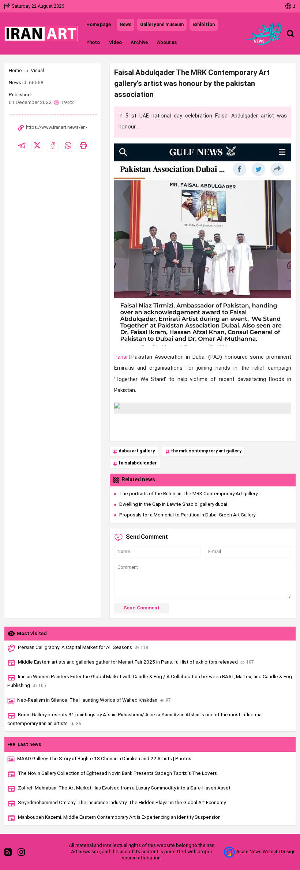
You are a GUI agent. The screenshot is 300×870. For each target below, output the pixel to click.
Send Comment (142, 608)
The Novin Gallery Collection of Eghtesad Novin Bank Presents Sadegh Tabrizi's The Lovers (117, 773)
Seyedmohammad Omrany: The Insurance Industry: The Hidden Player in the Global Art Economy (122, 803)
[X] (37, 145)
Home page (98, 25)
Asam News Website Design (266, 852)
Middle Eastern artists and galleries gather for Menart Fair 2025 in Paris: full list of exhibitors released (136, 662)
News (125, 25)
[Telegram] (21, 145)
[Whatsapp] (68, 145)
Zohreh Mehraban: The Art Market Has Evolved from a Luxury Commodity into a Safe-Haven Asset (124, 788)
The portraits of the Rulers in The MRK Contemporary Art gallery (188, 494)
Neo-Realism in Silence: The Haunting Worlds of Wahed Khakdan (94, 700)
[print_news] (83, 145)
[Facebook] (52, 145)
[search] (290, 33)
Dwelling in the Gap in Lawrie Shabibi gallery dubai (173, 504)
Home (15, 71)
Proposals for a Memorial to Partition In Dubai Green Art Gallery (187, 515)
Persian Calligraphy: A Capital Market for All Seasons (83, 648)
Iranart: (122, 357)
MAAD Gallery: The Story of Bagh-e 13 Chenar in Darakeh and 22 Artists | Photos (104, 759)
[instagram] (21, 852)
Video (115, 43)
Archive (139, 43)
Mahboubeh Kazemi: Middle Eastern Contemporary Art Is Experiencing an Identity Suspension (119, 817)
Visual (37, 71)
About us (167, 43)
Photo (93, 43)
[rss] (8, 852)
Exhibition (203, 25)
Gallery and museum (162, 25)
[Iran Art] (41, 33)
